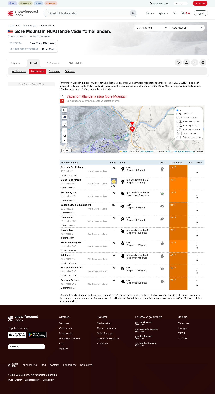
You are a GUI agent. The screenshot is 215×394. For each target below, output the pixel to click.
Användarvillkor (15, 379)
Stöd (43, 365)
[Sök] (133, 13)
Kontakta (54, 365)
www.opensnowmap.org (183, 151)
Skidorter (64, 323)
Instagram (183, 328)
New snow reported (191, 121)
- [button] (65, 140)
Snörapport (54, 71)
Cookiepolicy (48, 379)
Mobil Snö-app (105, 333)
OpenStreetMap (146, 151)
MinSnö (63, 348)
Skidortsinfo (75, 63)
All (180, 110)
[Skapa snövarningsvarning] (186, 62)
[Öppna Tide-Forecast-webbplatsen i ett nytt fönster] (38, 3)
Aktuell (33, 63)
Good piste (187, 113)
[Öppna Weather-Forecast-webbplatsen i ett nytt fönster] (50, 3)
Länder (11, 26)
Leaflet (124, 151)
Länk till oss (69, 365)
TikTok (182, 333)
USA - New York (27, 26)
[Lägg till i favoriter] (178, 62)
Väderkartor (65, 328)
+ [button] (65, 130)
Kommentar (86, 365)
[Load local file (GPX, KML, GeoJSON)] (64, 117)
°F (62, 101)
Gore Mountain (47, 26)
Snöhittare (70, 71)
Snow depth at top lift (192, 125)
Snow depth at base (191, 129)
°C (62, 96)
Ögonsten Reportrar (108, 338)
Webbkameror (19, 71)
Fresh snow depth (190, 133)
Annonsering (30, 365)
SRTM (167, 151)
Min (186, 13)
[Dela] (194, 62)
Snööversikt (65, 333)
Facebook (183, 323)
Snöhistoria (53, 63)
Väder (149, 13)
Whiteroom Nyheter (70, 338)
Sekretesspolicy (32, 379)
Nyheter (162, 13)
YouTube (183, 338)
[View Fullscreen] (64, 110)
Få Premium (200, 3)
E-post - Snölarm (106, 328)
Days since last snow (192, 137)
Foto (175, 13)
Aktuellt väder (37, 71)
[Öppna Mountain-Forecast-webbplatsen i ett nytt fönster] (25, 3)
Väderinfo (102, 343)
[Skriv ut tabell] (202, 62)
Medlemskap (104, 323)
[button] (132, 129)
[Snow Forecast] (22, 13)
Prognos (15, 63)
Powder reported (190, 117)
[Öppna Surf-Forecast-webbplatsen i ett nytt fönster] (12, 3)
